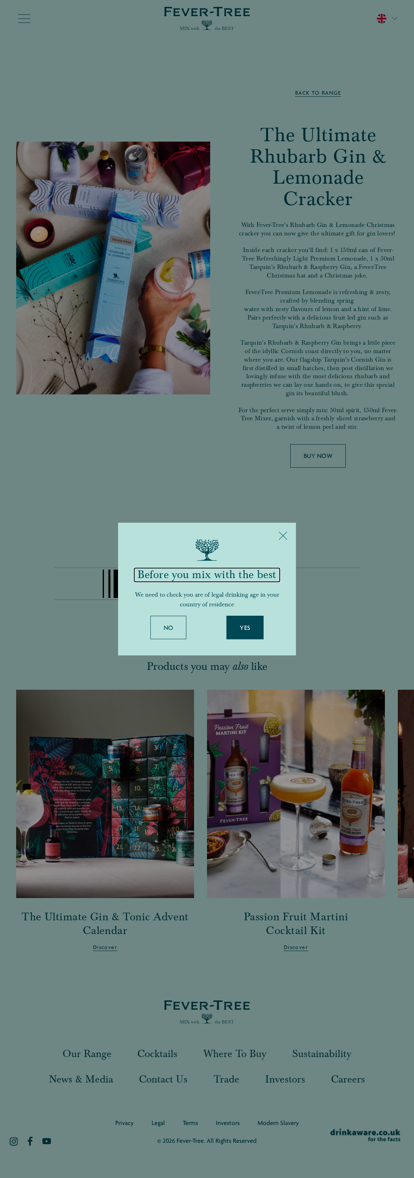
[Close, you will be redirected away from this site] (283, 535)
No (168, 627)
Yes (245, 627)
